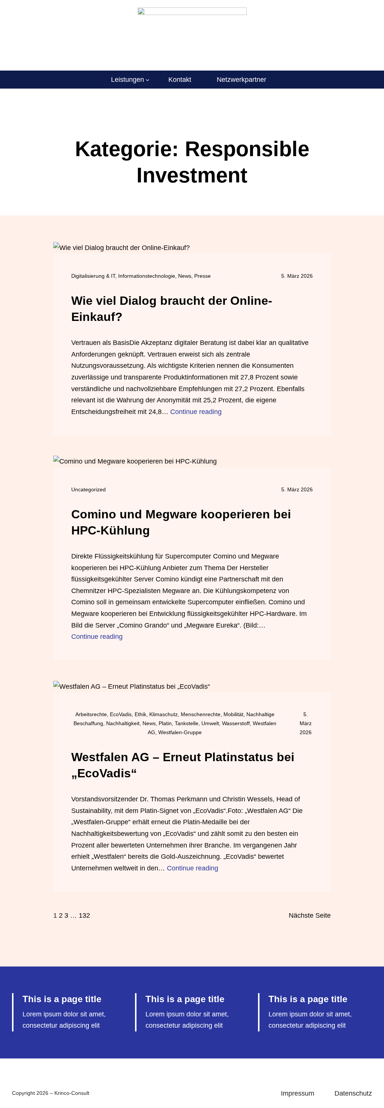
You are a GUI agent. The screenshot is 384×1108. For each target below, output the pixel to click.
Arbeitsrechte (91, 714)
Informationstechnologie (146, 276)
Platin (165, 723)
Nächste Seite (310, 915)
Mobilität (233, 714)
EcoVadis (121, 714)
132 (84, 915)
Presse (202, 276)
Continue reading (196, 412)
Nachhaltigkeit (123, 723)
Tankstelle (186, 723)
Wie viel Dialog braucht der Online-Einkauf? (171, 309)
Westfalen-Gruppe (180, 732)
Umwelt (210, 723)
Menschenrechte (200, 714)
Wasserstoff (236, 723)
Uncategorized (88, 489)
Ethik (140, 714)
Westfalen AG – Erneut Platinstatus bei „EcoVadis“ (182, 765)
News (184, 276)
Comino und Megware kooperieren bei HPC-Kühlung (181, 522)
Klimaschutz (163, 714)
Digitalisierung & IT (93, 276)
